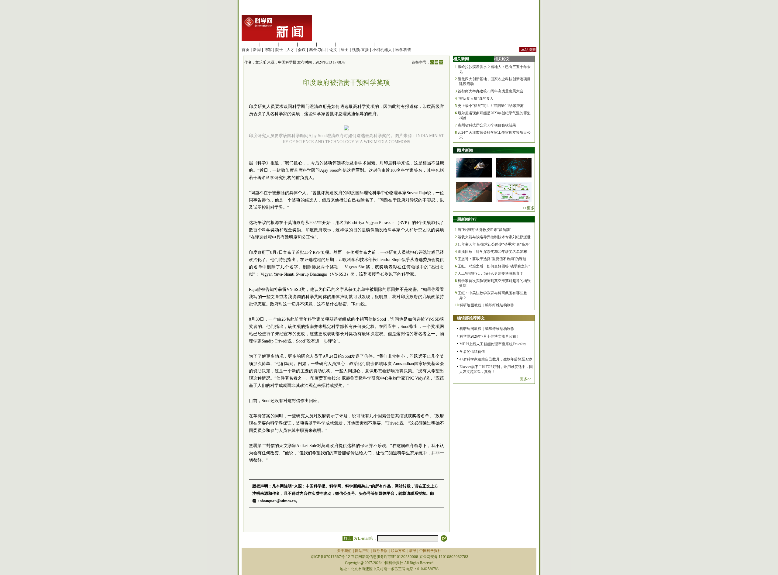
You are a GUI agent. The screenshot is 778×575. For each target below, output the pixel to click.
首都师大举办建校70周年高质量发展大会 (490, 91)
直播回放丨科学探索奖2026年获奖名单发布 (492, 252)
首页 (246, 49)
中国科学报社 (430, 551)
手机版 (530, 44)
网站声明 (362, 551)
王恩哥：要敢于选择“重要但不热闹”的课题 (492, 259)
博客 (268, 49)
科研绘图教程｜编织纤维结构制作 (487, 305)
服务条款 (380, 551)
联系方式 (398, 551)
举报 (412, 551)
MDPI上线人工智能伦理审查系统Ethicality (493, 344)
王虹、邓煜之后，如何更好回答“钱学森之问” (494, 266)
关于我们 (344, 551)
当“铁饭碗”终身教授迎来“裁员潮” (484, 230)
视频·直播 (360, 49)
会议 (302, 49)
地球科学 (345, 44)
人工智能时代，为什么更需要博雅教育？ (490, 273)
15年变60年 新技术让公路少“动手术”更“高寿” (494, 244)
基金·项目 (317, 49)
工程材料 (307, 44)
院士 (279, 49)
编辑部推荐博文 (471, 318)
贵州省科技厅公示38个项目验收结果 (487, 125)
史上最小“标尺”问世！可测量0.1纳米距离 (491, 106)
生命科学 (249, 44)
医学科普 (403, 49)
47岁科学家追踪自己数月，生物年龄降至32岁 (496, 359)
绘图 (345, 49)
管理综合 (383, 44)
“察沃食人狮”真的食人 (476, 98)
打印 (348, 538)
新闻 (257, 49)
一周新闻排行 (465, 219)
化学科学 (288, 44)
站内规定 (513, 44)
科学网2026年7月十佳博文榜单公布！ (490, 336)
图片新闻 (465, 150)
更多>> (526, 379)
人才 (290, 49)
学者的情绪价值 (472, 351)
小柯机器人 (382, 49)
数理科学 (364, 44)
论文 (333, 49)
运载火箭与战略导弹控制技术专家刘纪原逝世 (494, 237)
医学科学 (269, 44)
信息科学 (326, 44)
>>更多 (528, 208)
